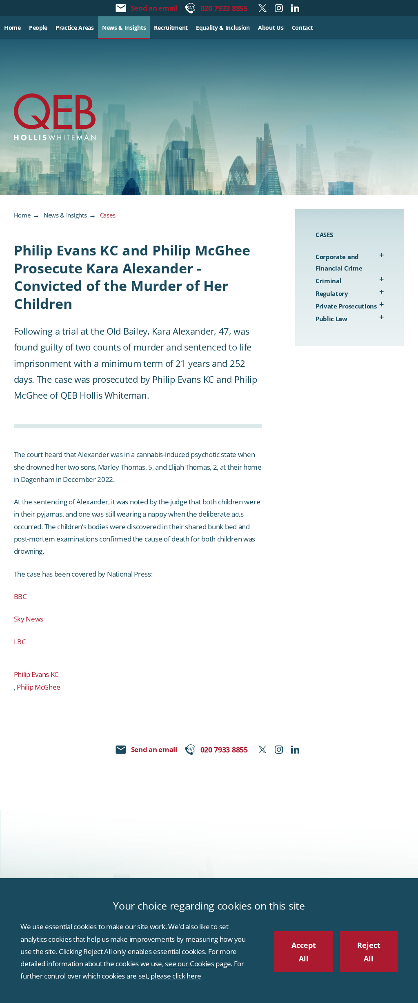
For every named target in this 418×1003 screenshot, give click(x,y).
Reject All (368, 951)
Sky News (29, 619)
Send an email (154, 8)
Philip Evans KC (36, 674)
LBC (20, 641)
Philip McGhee (38, 687)
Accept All (303, 951)
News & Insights (65, 215)
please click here (176, 976)
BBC (20, 596)
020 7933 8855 (224, 8)
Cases (108, 215)
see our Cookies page (198, 963)
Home (22, 215)
